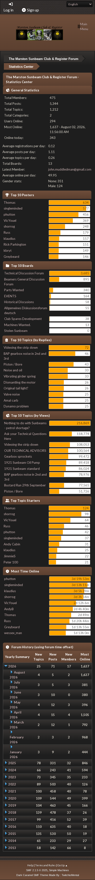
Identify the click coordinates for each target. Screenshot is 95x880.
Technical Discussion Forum (24, 273)
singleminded (13, 208)
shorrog (9, 226)
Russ (7, 232)
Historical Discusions (19, 302)
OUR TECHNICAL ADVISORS (25, 451)
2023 (12, 777)
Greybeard (11, 257)
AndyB (9, 609)
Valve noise (12, 394)
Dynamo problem (16, 406)
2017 (12, 820)
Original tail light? (16, 388)
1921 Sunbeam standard (22, 469)
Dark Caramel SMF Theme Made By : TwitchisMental (47, 875)
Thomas (9, 202)
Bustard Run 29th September (25, 485)
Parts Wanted (14, 290)
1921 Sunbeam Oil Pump (22, 462)
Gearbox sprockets (18, 456)
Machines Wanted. (17, 325)
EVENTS (10, 296)
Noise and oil (13, 370)
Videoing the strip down (21, 347)
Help (30, 865)
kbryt (7, 250)
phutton (9, 214)
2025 (12, 763)
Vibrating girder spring (20, 376)
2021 (12, 791)
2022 (12, 784)
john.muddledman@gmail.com (69, 169)
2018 (12, 812)
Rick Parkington (15, 244)
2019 (12, 805)
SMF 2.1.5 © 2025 (37, 870)
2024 (12, 770)
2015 (12, 834)
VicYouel (10, 220)
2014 (12, 841)
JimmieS (10, 556)
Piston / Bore (13, 364)
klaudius (9, 239)
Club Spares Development (23, 319)
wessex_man (13, 633)
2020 (12, 798)
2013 (12, 848)
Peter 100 (11, 562)
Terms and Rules (45, 865)
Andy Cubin (12, 544)
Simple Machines (59, 870)
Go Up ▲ (62, 865)
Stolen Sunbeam (16, 331)
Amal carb (11, 400)
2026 (12, 666)
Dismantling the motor (20, 382)
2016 (12, 827)
